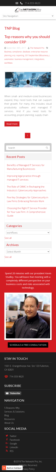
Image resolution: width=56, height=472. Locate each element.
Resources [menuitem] (9, 419)
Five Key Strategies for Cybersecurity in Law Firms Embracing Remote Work (27, 199)
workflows (8, 63)
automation (9, 59)
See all (8, 237)
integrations (39, 59)
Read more (12, 123)
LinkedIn (14, 447)
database (26, 51)
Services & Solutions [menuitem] (14, 411)
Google (13, 443)
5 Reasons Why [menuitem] (11, 407)
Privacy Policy (28, 468)
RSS (12, 451)
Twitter (13, 436)
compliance (17, 51)
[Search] (47, 148)
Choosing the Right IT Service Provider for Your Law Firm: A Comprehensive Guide (27, 212)
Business (8, 51)
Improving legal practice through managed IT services (24, 177)
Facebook (15, 439)
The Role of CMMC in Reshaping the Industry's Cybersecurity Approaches (26, 188)
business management (24, 59)
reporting (20, 55)
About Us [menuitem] (9, 422)
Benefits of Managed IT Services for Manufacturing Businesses (25, 167)
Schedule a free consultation (28, 344)
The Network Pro (37, 48)
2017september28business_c (37, 55)
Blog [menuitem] (6, 415)
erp (13, 55)
